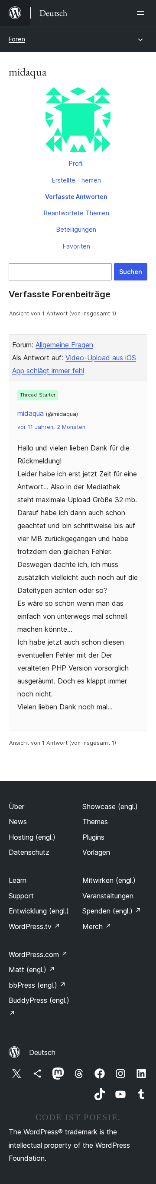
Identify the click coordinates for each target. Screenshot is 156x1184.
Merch (96, 926)
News (18, 821)
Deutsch (42, 1052)
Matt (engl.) (32, 969)
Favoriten (76, 246)
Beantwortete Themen (76, 213)
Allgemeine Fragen (64, 344)
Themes (95, 821)
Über (16, 806)
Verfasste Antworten (76, 196)
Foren (17, 39)
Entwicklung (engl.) (39, 911)
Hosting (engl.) (32, 837)
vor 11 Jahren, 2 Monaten (51, 427)
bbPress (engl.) (37, 985)
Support (21, 895)
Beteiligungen (76, 229)
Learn (17, 880)
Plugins (93, 837)
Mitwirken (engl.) (109, 880)
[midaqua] (78, 121)
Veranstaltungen (107, 895)
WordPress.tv (34, 926)
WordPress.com (38, 954)
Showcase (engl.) (110, 806)
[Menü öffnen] (142, 13)
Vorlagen (96, 852)
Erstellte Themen (76, 180)
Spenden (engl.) (111, 911)
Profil (76, 163)
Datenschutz (29, 852)
